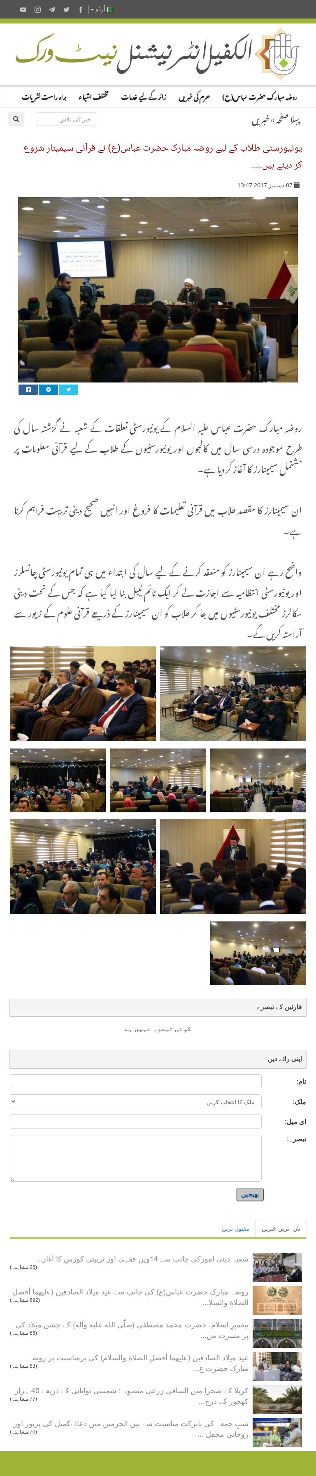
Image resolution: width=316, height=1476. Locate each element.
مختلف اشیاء (94, 95)
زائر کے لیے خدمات (143, 95)
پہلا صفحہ (288, 117)
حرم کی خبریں (194, 95)
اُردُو (100, 9)
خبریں (261, 117)
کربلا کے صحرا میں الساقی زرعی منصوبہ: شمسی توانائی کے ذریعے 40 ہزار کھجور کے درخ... (132, 1395)
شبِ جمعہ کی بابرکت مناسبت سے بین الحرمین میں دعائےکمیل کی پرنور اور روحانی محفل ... (131, 1428)
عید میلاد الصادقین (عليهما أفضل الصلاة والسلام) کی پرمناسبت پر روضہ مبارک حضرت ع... (138, 1362)
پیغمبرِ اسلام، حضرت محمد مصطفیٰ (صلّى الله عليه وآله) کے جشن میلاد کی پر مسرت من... (132, 1329)
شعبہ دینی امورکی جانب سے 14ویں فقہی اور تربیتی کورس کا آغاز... (142, 1258)
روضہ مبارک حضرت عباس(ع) (259, 95)
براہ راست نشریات (44, 95)
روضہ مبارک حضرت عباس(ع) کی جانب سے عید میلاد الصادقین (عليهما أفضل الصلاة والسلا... (130, 1296)
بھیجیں (250, 1194)
